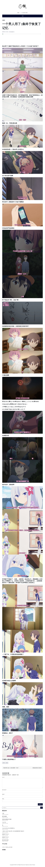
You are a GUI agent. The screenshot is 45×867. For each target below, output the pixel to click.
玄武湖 (15, 857)
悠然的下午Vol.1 (5, 837)
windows (21, 852)
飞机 (29, 859)
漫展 (10, 857)
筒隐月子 (27, 857)
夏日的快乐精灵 (5, 840)
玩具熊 (19, 857)
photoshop (17, 852)
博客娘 (38, 852)
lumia (7, 852)
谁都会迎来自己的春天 (37, 767)
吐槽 (3, 762)
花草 (3, 859)
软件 (14, 859)
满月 (7, 857)
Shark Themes (32, 864)
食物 (32, 859)
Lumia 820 (11, 852)
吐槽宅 (3, 20)
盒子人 (23, 857)
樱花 (3, 857)
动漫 (35, 852)
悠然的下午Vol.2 (5, 834)
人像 (32, 852)
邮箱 (3, 794)
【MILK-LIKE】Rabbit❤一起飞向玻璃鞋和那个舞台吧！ (13, 831)
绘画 (37, 857)
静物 (23, 859)
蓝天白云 (7, 859)
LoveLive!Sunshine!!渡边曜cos (8, 828)
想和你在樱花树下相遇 (6, 819)
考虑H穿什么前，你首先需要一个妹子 (11, 767)
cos (3, 852)
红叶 (34, 857)
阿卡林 (18, 859)
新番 (7, 762)
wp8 (26, 852)
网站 (3, 798)
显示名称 (4, 789)
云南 (29, 852)
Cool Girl (4, 822)
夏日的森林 (4, 816)
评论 (3, 777)
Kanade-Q (12, 31)
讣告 (3, 813)
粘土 (31, 857)
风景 (26, 859)
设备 (11, 859)
